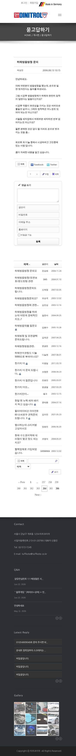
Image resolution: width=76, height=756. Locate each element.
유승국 (45, 298)
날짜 (56, 264)
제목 (26, 264)
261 (25, 488)
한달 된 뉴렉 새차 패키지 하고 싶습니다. (27, 402)
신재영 (45, 289)
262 (31, 488)
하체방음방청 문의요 (26, 270)
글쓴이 (22, 207)
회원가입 (34, 3)
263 (38, 488)
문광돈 (45, 346)
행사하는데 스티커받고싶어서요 (26, 426)
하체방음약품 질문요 (26, 325)
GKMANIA (45, 451)
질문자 (45, 315)
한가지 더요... (22, 387)
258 (50, 482)
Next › (38, 494)
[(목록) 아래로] (37, 174)
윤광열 (45, 387)
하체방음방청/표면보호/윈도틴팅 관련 (26, 279)
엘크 (45, 393)
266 (57, 488)
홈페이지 (23, 229)
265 (51, 488)
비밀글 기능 (26, 234)
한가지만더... (21, 393)
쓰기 (56, 471)
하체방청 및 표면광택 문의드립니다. (26, 337)
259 (56, 482)
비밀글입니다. (22, 659)
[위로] (30, 174)
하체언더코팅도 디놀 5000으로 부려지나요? (26, 354)
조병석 (45, 438)
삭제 (56, 174)
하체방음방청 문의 (27, 62)
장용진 (45, 426)
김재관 (45, 337)
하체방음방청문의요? (26, 298)
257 (43, 482)
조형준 (45, 371)
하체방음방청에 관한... (27, 305)
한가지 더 (20, 363)
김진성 (45, 305)
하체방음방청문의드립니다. (25, 289)
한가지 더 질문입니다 (26, 380)
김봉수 (45, 327)
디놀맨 (45, 354)
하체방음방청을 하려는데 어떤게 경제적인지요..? (26, 315)
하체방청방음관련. (24, 346)
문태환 (45, 402)
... (37, 482)
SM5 (45, 279)
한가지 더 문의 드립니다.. (26, 371)
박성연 (20, 70)
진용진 (45, 380)
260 (18, 488)
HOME (28, 35)
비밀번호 (23, 214)
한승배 (45, 270)
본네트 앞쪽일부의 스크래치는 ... (31, 650)
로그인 (24, 3)
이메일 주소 (24, 222)
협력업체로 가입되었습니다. (26, 450)
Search (56, 460)
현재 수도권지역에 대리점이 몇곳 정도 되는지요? (26, 439)
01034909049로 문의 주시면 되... (32, 642)
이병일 (45, 363)
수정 (47, 174)
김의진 (45, 414)
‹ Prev (22, 482)
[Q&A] (17, 569)
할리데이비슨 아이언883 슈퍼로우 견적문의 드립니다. (26, 414)
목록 (22, 164)
